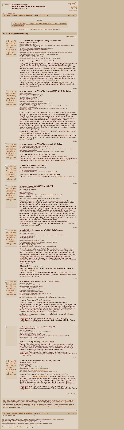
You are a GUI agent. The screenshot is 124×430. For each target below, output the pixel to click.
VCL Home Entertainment (30, 297)
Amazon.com (62, 135)
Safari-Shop (74, 6)
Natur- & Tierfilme (25, 15)
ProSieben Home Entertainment (39, 371)
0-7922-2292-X (55, 198)
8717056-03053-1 (59, 151)
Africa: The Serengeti (43, 154)
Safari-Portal (73, 4)
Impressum (60, 419)
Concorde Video (27, 339)
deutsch (39, 133)
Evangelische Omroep (63, 52)
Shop (8, 15)
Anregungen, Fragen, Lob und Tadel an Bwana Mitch (17, 422)
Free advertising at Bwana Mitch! (51, 29)
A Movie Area (24, 139)
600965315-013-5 (52, 171)
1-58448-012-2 (63, 108)
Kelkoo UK (63, 160)
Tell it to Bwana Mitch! (35, 406)
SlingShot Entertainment (28, 108)
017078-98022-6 (27, 109)
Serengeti (60, 69)
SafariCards (74, 8)
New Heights (24, 171)
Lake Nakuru (23, 258)
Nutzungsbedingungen (49, 419)
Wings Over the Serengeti (45, 342)
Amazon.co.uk (63, 157)
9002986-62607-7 (51, 246)
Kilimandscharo (29, 252)
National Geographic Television (56, 335)
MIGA (24, 371)
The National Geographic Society (50, 195)
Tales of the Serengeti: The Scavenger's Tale (52, 374)
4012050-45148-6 (60, 297)
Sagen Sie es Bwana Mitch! (64, 401)
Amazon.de (64, 82)
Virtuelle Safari (73, 10)
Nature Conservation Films (41, 52)
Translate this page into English (15, 427)
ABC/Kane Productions (39, 368)
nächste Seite (70, 36)
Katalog (14, 15)
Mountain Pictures (31, 240)
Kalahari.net (62, 177)
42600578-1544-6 (57, 58)
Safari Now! (74, 7)
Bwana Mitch (71, 3)
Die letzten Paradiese (27, 270)
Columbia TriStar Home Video (29, 198)
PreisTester (25, 86)
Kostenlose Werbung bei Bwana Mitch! (30, 29)
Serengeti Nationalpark (39, 377)
